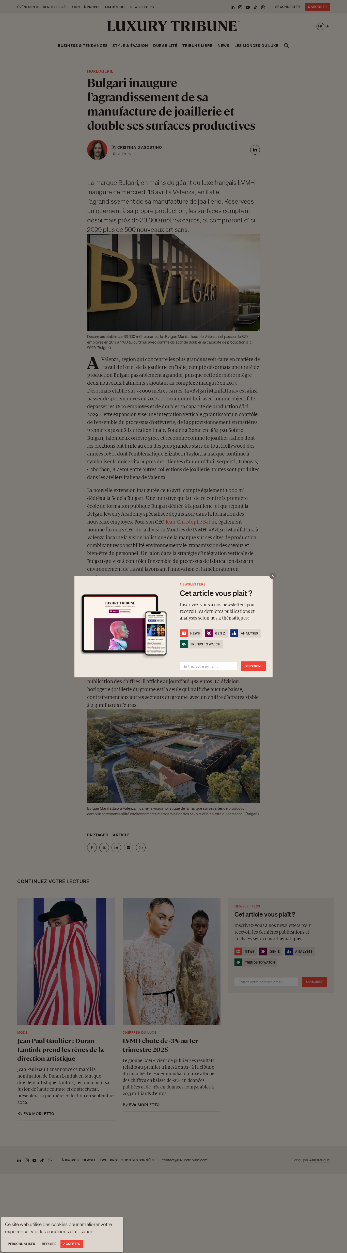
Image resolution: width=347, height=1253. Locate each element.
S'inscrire (253, 666)
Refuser (49, 1244)
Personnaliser (21, 1244)
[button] (173, 626)
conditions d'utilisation (70, 1231)
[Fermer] (273, 576)
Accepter (72, 1244)
